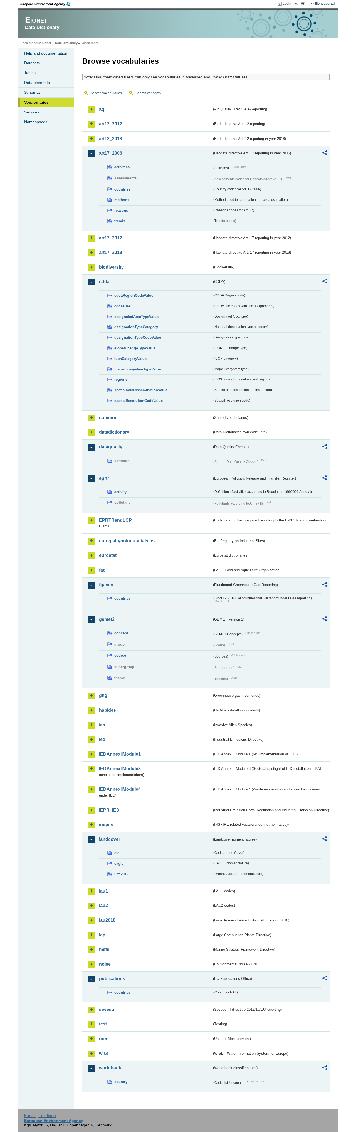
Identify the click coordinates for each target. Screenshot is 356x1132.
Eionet (46, 43)
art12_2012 (110, 124)
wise (103, 1053)
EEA (47, 4)
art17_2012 (110, 238)
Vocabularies (36, 102)
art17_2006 (110, 153)
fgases (106, 584)
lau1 (103, 891)
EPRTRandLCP (115, 520)
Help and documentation (45, 53)
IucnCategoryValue (130, 359)
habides (107, 710)
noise (105, 964)
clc (116, 853)
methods (121, 200)
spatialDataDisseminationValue (140, 390)
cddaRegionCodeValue (133, 295)
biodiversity (111, 267)
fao (102, 570)
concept (121, 633)
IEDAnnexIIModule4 (120, 789)
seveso (106, 1009)
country (120, 1082)
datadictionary (114, 432)
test (103, 1024)
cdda (104, 281)
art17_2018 (110, 252)
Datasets (32, 63)
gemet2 (107, 619)
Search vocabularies (106, 93)
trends (119, 221)
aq (101, 109)
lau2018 (107, 920)
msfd (104, 949)
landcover (109, 839)
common (108, 417)
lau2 (103, 905)
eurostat (108, 555)
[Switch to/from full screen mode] (304, 4)
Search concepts (148, 93)
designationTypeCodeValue (137, 337)
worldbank (110, 1068)
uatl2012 (121, 874)
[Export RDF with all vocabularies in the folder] (324, 153)
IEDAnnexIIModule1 (120, 754)
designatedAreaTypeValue (136, 317)
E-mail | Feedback (40, 1115)
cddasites (122, 306)
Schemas (32, 92)
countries (122, 189)
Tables (30, 72)
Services (31, 112)
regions (120, 379)
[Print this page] (297, 4)
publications (112, 978)
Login (287, 3)
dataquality (110, 446)
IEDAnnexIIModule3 (120, 768)
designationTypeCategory (136, 327)
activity (120, 492)
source (120, 655)
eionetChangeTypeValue (134, 348)
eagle (118, 863)
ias (102, 725)
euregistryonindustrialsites (127, 540)
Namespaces (35, 122)
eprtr (104, 478)
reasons (121, 210)
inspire (106, 824)
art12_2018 (110, 138)
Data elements (37, 82)
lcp (102, 935)
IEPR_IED (109, 810)
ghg (103, 695)
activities (122, 167)
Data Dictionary (66, 43)
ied (102, 739)
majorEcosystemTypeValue (137, 369)
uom (103, 1038)
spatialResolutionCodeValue (138, 401)
